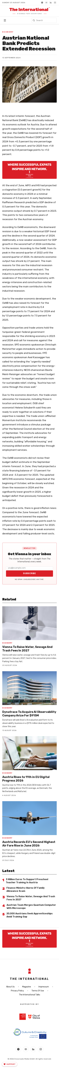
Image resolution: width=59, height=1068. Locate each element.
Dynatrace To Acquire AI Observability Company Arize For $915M (29, 713)
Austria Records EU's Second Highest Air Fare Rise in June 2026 (28, 843)
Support (10, 1064)
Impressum (44, 987)
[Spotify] (42, 2)
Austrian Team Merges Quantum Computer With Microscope (31, 906)
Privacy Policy (17, 991)
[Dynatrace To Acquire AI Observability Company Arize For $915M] (29, 688)
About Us (10, 987)
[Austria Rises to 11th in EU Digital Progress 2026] (29, 753)
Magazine (26, 987)
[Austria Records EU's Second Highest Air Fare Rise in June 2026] (29, 818)
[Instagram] (55, 2)
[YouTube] (46, 2)
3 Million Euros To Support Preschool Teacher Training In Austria (27, 881)
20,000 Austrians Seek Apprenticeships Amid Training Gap (29, 915)
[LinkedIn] (50, 2)
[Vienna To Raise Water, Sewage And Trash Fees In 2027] (29, 623)
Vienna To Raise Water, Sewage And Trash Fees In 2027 (27, 648)
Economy (8, 32)
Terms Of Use (38, 991)
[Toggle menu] (4, 20)
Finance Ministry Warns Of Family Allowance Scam (25, 889)
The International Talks (29, 994)
